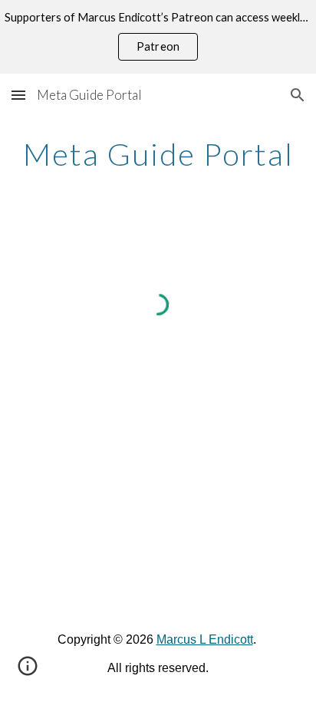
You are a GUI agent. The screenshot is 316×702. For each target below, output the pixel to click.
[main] (158, 154)
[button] (18, 95)
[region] (158, 37)
